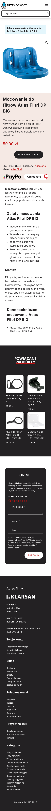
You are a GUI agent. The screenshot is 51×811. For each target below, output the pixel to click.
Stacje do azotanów (16, 776)
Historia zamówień (15, 653)
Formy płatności (14, 678)
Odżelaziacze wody (16, 769)
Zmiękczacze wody (16, 766)
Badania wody (13, 789)
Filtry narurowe (14, 756)
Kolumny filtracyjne (15, 783)
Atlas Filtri (16, 169)
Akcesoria (20, 28)
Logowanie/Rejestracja (17, 646)
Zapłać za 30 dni (15, 685)
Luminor (10, 706)
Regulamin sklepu (15, 731)
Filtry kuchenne (14, 752)
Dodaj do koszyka (29, 155)
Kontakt (10, 738)
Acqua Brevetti (14, 716)
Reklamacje (12, 671)
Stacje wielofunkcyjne (17, 772)
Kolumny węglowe (15, 779)
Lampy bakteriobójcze (17, 762)
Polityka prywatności (16, 734)
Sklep (10, 28)
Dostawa (11, 668)
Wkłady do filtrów (15, 759)
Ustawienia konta (15, 650)
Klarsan (10, 703)
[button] (46, 42)
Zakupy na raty (14, 681)
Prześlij (34, 555)
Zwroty (10, 675)
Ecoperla (11, 699)
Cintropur (11, 713)
